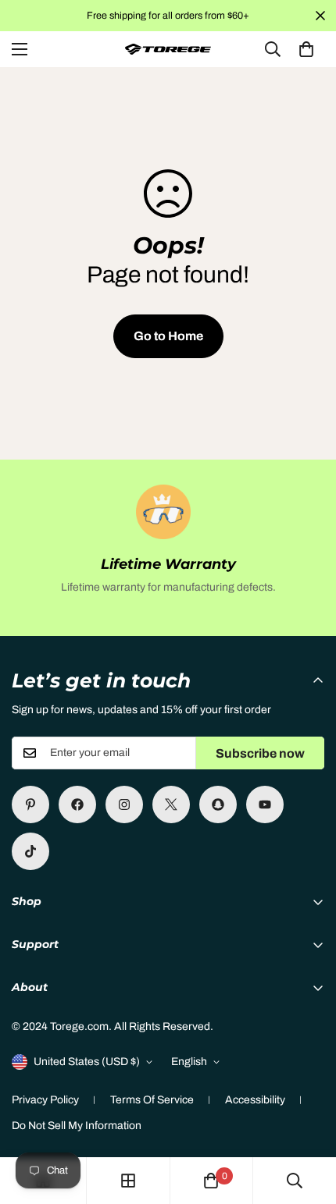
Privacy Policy (45, 1100)
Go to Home (168, 336)
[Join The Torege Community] (77, 804)
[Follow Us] (124, 804)
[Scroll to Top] (307, 1121)
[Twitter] (171, 804)
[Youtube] (265, 804)
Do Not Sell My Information (76, 1125)
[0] (306, 49)
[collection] (128, 1180)
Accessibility (255, 1100)
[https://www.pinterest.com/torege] (30, 804)
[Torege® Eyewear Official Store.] (168, 49)
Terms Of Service (152, 1100)
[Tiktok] (30, 851)
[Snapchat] (218, 804)
